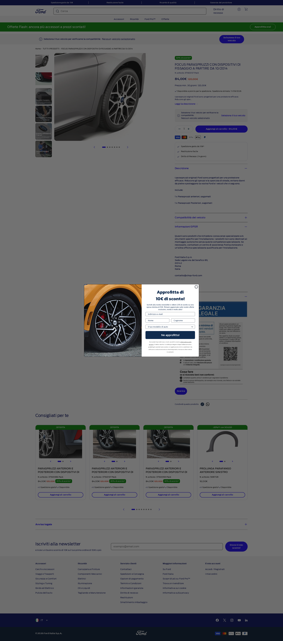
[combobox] (169, 327)
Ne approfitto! (170, 335)
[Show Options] (192, 327)
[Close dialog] (196, 286)
